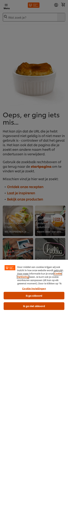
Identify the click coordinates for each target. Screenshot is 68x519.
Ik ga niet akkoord (34, 306)
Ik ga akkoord (34, 295)
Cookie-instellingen (34, 288)
